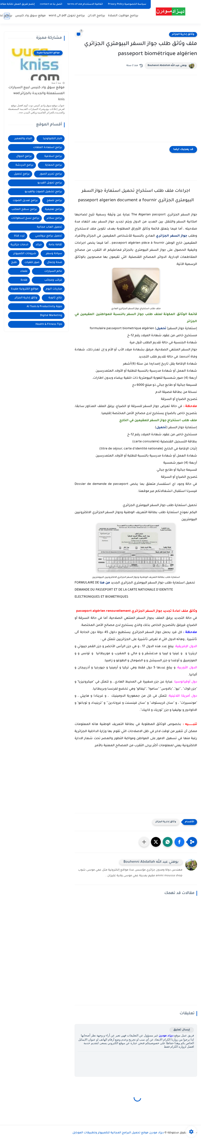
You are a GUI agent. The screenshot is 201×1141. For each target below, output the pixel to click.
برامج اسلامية (53, 156)
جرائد (39, 244)
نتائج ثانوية (55, 297)
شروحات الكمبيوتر (24, 253)
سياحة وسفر (54, 253)
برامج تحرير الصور (51, 174)
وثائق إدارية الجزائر (183, 34)
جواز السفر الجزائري (171, 236)
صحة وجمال (54, 262)
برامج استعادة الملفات (47, 147)
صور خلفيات (32, 262)
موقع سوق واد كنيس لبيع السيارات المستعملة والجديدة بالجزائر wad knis (36, 94)
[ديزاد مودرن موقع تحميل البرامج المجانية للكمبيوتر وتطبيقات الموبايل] (170, 11)
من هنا (105, 583)
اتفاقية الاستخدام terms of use (85, 4)
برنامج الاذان (96, 15)
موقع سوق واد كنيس (30, 15)
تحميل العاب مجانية (49, 227)
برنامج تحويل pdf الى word (67, 15)
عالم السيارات (53, 271)
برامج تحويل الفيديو (49, 182)
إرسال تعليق (181, 1029)
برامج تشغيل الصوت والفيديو (43, 191)
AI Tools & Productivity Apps (44, 306)
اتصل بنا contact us (51, 4)
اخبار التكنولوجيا (52, 138)
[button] (179, 842)
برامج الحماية (53, 165)
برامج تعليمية (53, 209)
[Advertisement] (136, 112)
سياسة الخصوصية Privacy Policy (127, 4)
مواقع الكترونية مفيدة (24, 289)
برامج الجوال (24, 156)
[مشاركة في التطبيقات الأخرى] (144, 842)
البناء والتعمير (23, 138)
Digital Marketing (51, 315)
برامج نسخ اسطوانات (25, 218)
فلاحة (24, 280)
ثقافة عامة (55, 244)
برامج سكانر (54, 218)
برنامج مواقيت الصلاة (123, 15)
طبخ (14, 262)
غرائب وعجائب (53, 280)
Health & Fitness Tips (49, 324)
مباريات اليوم (54, 289)
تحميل (161, 328)
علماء (23, 271)
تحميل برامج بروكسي (48, 235)
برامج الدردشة (24, 165)
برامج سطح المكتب (24, 209)
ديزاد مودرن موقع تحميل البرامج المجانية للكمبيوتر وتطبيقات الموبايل (118, 1133)
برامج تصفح (54, 200)
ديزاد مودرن (166, 1035)
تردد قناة (19, 235)
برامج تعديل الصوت (25, 200)
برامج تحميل (22, 174)
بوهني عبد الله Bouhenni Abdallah (167, 65)
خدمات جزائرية (19, 244)
